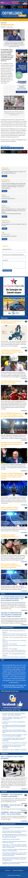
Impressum (7, 870)
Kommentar (5, 260)
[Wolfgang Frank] (14, 35)
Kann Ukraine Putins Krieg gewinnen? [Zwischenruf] (14, 742)
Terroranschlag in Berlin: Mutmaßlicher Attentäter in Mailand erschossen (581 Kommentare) (14, 831)
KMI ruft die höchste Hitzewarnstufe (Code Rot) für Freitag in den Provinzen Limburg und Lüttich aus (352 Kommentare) (14, 859)
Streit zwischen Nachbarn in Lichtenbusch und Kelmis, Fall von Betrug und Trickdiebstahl (14, 735)
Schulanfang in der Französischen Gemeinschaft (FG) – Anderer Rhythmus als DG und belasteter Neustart (14, 726)
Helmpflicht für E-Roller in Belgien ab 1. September (14, 657)
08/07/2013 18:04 (6, 196)
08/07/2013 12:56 (6, 169)
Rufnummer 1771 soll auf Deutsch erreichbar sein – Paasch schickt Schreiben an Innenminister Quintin (14, 651)
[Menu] (2, 19)
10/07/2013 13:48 (5, 234)
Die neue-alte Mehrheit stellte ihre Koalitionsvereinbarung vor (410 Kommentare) (14, 850)
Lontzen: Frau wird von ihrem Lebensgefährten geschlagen (13, 722)
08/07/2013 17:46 (6, 181)
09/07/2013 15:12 (5, 207)
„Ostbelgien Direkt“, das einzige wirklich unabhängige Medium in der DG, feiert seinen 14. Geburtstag (14, 746)
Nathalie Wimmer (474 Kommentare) (11, 839)
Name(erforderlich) (7, 249)
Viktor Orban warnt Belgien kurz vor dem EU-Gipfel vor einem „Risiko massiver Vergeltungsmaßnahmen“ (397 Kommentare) (14, 854)
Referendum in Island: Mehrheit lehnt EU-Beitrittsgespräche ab (14, 641)
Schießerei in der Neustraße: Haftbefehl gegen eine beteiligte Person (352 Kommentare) (14, 863)
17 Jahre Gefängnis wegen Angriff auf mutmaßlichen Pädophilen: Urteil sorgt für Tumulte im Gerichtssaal (14, 739)
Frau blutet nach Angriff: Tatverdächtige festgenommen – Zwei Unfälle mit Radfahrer (13, 714)
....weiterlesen (23, 347)
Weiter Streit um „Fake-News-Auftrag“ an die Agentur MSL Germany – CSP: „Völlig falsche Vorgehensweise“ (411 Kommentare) (14, 846)
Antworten (4, 201)
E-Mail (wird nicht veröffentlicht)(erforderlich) (13, 254)
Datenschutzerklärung (18, 870)
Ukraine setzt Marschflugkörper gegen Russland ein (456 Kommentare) (14, 842)
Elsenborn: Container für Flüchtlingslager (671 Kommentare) (13, 828)
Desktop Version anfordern (14, 875)
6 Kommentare (10, 27)
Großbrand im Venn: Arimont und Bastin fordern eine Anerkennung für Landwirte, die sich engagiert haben (14, 634)
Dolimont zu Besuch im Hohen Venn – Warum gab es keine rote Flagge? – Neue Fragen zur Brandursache (14, 718)
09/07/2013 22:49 (6, 222)
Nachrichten (4, 22)
